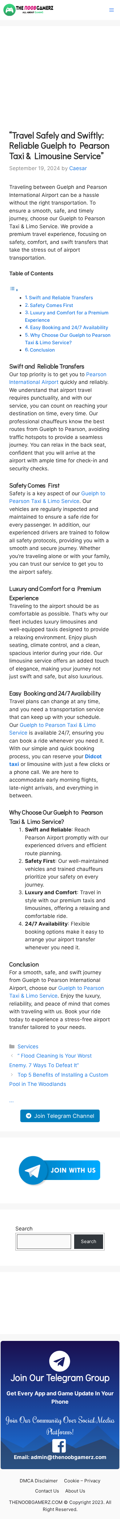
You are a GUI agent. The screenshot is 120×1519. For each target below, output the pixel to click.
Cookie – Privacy (82, 1481)
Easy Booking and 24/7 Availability (69, 327)
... (11, 1100)
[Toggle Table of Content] (13, 290)
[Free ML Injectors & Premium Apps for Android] (28, 10)
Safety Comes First (51, 305)
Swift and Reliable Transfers (61, 298)
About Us (75, 1491)
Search (24, 1229)
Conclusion (42, 350)
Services (28, 1046)
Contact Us (47, 1491)
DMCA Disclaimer (39, 1481)
